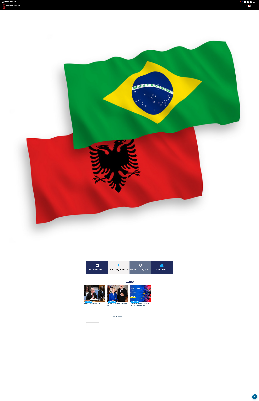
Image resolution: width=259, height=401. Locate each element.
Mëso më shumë (92, 324)
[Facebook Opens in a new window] (245, 1)
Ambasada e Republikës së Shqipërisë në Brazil (13, 6)
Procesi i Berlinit (89, 303)
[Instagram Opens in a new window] (251, 1)
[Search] (246, 5)
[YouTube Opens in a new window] (254, 1)
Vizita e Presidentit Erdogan (139, 303)
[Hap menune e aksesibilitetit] (254, 396)
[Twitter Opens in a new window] (248, 1)
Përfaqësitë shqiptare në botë (10, 1)
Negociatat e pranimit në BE (116, 303)
